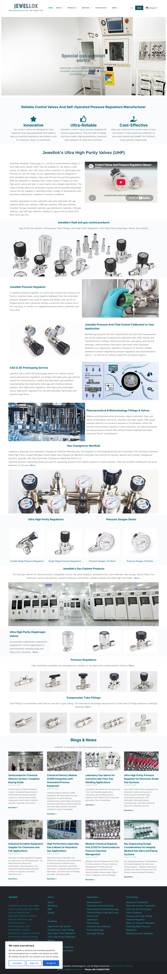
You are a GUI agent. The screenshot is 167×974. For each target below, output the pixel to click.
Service (29, 367)
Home (50, 8)
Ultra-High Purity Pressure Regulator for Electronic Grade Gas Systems (141, 779)
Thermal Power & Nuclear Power (103, 912)
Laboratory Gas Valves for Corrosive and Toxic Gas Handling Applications (100, 779)
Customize (17, 963)
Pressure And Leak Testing (139, 916)
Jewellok (28, 287)
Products (71, 8)
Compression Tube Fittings (61, 930)
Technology (100, 8)
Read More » (13, 808)
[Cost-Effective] (133, 119)
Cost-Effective (134, 125)
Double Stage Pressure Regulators (27, 561)
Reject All (34, 963)
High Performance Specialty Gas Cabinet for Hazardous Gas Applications (63, 847)
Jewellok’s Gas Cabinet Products (83, 568)
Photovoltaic (93, 923)
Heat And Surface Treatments (140, 905)
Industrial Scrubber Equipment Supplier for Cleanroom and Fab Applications (25, 847)
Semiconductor (94, 902)
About (59, 8)
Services (86, 8)
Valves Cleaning (134, 912)
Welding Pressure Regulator (139, 933)
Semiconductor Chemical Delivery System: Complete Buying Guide (24, 779)
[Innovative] (33, 119)
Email (139, 8)
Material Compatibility (137, 902)
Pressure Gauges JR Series (140, 561)
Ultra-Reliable (83, 125)
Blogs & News (84, 740)
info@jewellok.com (69, 969)
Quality (51, 912)
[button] (4, 56)
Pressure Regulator (135, 919)
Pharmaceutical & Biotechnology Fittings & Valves (118, 410)
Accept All (51, 963)
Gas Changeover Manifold (83, 445)
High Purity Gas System (59, 926)
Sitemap (129, 966)
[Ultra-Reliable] (83, 119)
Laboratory (92, 919)
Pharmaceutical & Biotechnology (103, 909)
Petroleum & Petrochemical (100, 905)
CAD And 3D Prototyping (138, 909)
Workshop (53, 905)
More (114, 8)
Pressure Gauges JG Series (102, 561)
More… (33, 465)
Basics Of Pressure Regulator (140, 923)
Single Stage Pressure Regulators (64, 561)
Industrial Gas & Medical (99, 926)
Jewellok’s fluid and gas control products (83, 222)
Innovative (33, 125)
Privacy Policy (116, 966)
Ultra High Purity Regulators (46, 519)
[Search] (132, 8)
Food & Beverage (95, 930)
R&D (50, 909)
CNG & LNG (92, 916)
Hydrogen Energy (95, 933)
